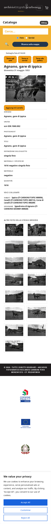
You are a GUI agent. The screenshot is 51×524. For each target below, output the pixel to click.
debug (44, 23)
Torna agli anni (10, 60)
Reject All (25, 517)
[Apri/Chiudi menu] (39, 7)
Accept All (25, 502)
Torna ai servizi (25, 60)
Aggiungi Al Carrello (14, 108)
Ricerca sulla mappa (30, 44)
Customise (25, 510)
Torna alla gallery (40, 60)
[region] (25, 498)
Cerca (7, 44)
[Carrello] (46, 7)
